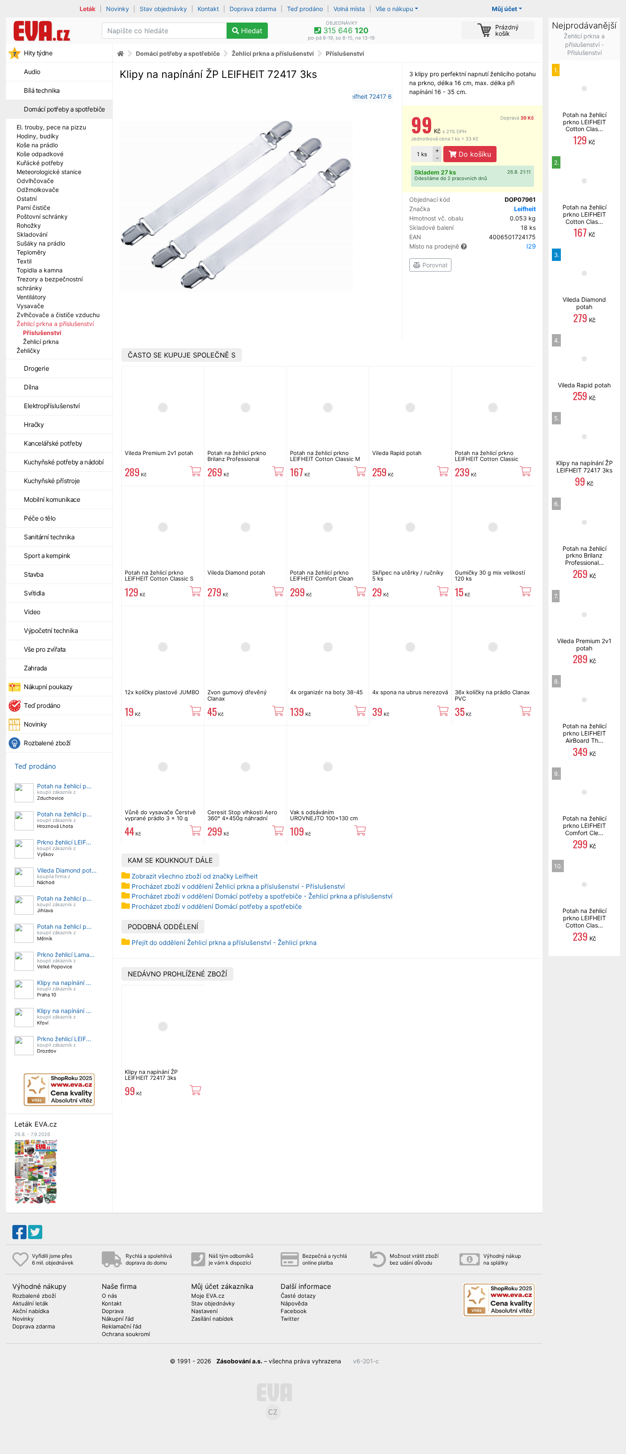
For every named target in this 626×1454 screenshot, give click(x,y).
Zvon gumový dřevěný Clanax (237, 695)
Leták (87, 8)
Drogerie (36, 368)
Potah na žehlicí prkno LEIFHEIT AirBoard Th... (584, 733)
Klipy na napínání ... (64, 982)
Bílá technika (42, 90)
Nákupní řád (118, 1319)
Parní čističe (33, 207)
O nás (109, 1296)
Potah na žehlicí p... (64, 786)
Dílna (31, 387)
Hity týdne (38, 53)
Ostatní (27, 198)
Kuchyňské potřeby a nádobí (63, 462)
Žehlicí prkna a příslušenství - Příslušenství (584, 44)
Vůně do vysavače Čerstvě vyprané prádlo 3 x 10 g (160, 815)
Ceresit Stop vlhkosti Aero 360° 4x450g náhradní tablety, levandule (242, 818)
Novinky (117, 8)
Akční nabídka (30, 1311)
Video (32, 612)
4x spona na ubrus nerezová (410, 692)
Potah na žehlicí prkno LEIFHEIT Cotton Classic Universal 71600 (486, 459)
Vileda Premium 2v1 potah (159, 452)
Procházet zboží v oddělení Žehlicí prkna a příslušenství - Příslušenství (238, 886)
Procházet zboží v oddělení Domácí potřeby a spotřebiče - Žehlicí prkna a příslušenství (262, 896)
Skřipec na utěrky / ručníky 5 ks (407, 575)
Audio (32, 72)
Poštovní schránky (42, 216)
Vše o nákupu (394, 8)
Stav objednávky (163, 8)
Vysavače (30, 305)
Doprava (517, 118)
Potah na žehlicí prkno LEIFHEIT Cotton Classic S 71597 (159, 578)
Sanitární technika (49, 537)
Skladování (32, 234)
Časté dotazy (298, 1296)
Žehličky (28, 350)
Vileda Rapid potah (397, 452)
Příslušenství (42, 332)
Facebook (294, 1311)
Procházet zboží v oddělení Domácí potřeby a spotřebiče (217, 906)
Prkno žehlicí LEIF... (64, 842)
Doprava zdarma (253, 8)
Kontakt (208, 8)
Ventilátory (31, 297)
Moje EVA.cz (207, 1296)
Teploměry (31, 252)
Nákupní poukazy (48, 687)
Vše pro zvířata (45, 649)
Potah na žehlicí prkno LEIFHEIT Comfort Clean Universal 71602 (321, 578)
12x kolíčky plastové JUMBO (162, 692)
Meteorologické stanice (49, 171)
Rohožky (29, 225)
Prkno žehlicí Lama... (66, 954)
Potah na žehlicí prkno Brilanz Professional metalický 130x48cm (236, 459)
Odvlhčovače (35, 180)
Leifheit (525, 208)
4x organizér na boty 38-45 (326, 692)
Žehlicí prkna (41, 341)
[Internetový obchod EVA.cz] (50, 30)
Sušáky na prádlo (41, 243)
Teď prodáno (305, 8)
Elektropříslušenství (52, 406)
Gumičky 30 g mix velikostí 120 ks (490, 575)
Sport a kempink (47, 556)
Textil (24, 261)
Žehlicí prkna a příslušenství (55, 323)
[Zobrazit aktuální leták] (35, 1171)
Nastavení (204, 1311)
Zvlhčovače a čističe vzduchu (58, 314)
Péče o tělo (40, 518)
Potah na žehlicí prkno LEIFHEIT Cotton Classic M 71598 (325, 459)
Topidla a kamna (40, 270)
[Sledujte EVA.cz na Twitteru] (35, 1232)
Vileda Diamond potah (236, 572)
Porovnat (434, 265)
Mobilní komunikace (52, 499)
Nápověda (294, 1304)
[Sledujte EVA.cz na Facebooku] (19, 1232)
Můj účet (504, 8)
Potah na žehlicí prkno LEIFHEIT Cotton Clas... (584, 122)
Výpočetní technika (51, 631)
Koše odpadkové (40, 153)
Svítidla (34, 593)
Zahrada (35, 668)
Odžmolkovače (38, 189)
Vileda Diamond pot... (67, 870)
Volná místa (349, 8)
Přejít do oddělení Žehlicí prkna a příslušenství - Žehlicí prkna (224, 943)
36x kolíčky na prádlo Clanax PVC (492, 695)
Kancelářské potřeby (53, 443)
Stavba (33, 574)
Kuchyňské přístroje (52, 481)
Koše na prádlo (37, 145)
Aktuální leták (30, 1304)
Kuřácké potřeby (40, 162)
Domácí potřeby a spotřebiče (64, 109)
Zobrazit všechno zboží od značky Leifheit (195, 876)
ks (422, 154)
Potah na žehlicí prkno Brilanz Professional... (584, 556)
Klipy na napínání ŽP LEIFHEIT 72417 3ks (151, 1074)
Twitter (290, 1319)
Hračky (33, 425)
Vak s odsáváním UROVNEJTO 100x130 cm (324, 815)
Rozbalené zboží (47, 743)
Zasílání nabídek (212, 1319)
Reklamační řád (121, 1327)
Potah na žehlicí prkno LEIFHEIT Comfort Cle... (584, 825)
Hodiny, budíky (38, 136)
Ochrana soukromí (126, 1334)
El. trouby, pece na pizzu (51, 127)
